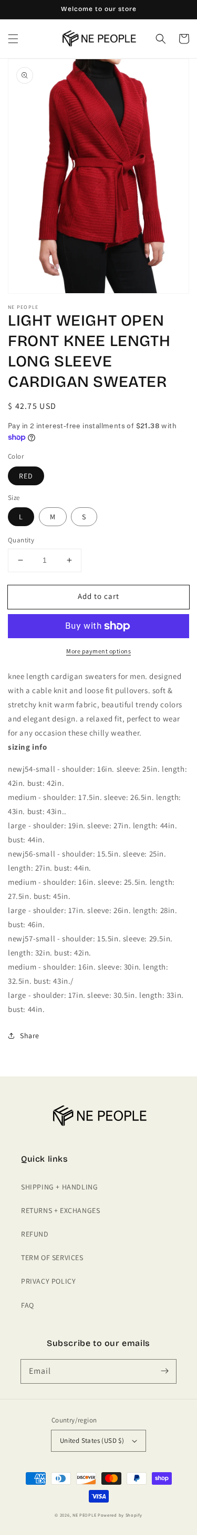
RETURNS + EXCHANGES (60, 1210)
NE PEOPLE (84, 1515)
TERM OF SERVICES (52, 1257)
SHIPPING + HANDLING (59, 1187)
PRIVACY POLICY (48, 1281)
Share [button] (29, 1035)
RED (26, 476)
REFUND (35, 1234)
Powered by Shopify (120, 1515)
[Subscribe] (164, 1371)
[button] (13, 38)
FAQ (27, 1305)
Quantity (21, 540)
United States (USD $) (92, 1440)
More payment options (98, 651)
